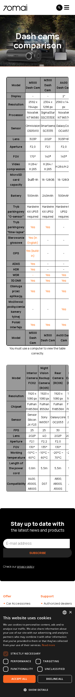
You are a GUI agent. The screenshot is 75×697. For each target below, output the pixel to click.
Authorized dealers (58, 603)
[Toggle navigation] (66, 7)
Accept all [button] (19, 679)
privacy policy (25, 567)
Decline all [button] (54, 679)
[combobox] (64, 612)
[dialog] (37, 652)
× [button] (70, 612)
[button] (37, 689)
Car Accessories (18, 603)
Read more (48, 645)
